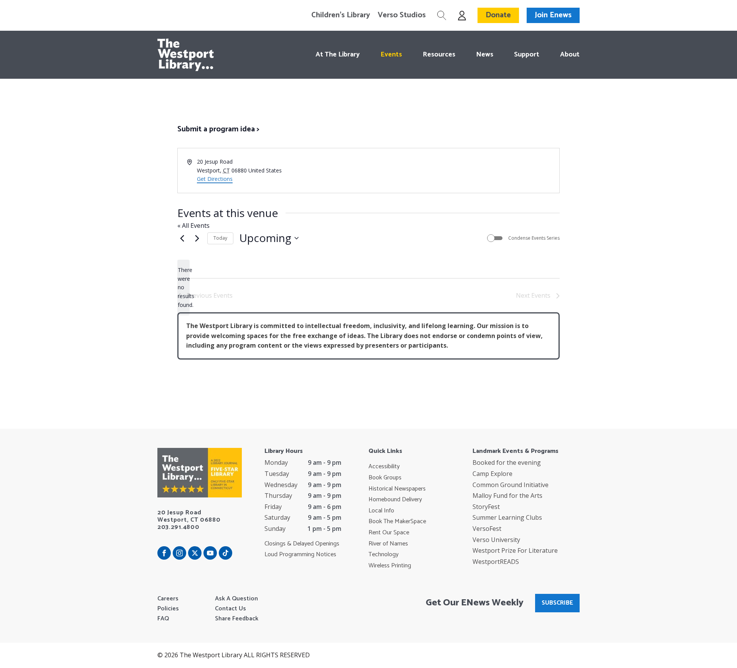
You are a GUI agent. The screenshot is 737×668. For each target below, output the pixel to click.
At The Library (338, 54)
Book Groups (385, 478)
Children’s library (340, 15)
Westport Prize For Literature (515, 550)
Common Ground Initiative (511, 485)
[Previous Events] (182, 238)
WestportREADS (496, 561)
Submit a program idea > (218, 129)
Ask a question (236, 599)
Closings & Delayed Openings (301, 544)
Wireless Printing (389, 566)
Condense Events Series (534, 238)
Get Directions (215, 178)
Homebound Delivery (395, 500)
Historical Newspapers (397, 489)
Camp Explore (492, 473)
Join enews (553, 15)
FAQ (163, 619)
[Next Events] (197, 238)
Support (526, 54)
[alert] (183, 287)
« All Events (193, 225)
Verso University (496, 539)
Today (220, 238)
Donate (498, 15)
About (570, 54)
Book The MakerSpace (397, 522)
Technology (383, 555)
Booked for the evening (507, 462)
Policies (168, 609)
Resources (439, 54)
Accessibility (384, 467)
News (484, 54)
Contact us (230, 609)
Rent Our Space (388, 533)
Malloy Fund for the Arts (507, 495)
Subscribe (557, 603)
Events (391, 54)
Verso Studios (402, 15)
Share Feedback (236, 619)
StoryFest (486, 506)
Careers (167, 599)
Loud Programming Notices (300, 555)
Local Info (381, 511)
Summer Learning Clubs (507, 517)
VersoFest (487, 528)
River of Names (388, 544)
